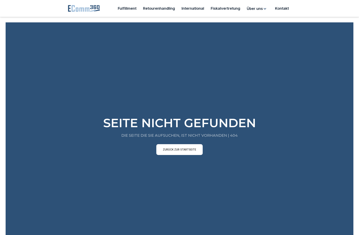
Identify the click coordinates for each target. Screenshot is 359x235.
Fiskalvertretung (225, 8)
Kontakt (282, 8)
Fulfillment (127, 8)
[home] (84, 8)
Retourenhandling (159, 8)
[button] (257, 8)
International (193, 8)
